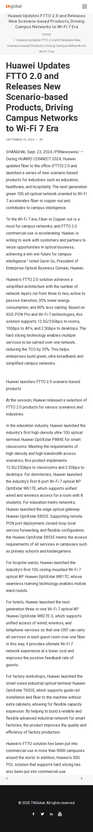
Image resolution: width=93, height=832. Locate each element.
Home (46, 34)
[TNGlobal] (14, 6)
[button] (84, 6)
